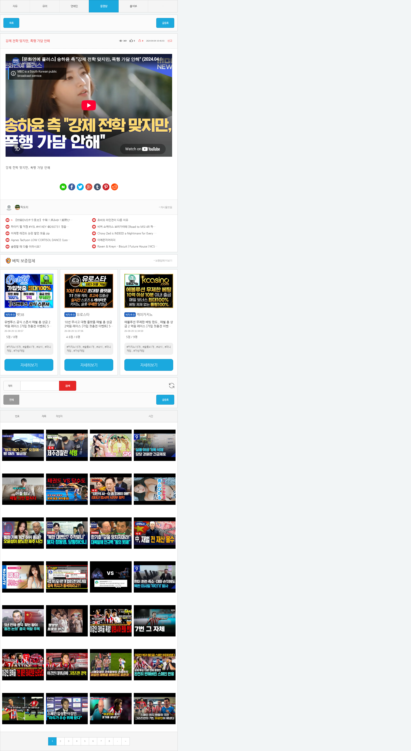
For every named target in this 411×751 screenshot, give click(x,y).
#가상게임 (18, 350)
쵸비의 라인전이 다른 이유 (112, 220)
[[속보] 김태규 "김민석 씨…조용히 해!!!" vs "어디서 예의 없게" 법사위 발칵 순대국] (111, 489)
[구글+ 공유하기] (89, 187)
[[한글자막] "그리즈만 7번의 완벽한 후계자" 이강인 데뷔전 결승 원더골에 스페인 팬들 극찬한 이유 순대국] (155, 709)
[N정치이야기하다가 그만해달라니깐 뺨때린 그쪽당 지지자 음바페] (23, 445)
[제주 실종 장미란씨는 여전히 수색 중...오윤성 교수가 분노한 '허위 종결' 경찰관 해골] (23, 533)
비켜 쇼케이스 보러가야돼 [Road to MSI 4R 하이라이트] (127, 226)
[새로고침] (171, 385)
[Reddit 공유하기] (114, 187)
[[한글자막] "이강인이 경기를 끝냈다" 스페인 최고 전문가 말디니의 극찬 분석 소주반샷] (111, 709)
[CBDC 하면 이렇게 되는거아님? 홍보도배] (155, 533)
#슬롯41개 (28, 346)
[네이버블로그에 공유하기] (63, 187)
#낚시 (39, 346)
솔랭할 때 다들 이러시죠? (26, 246)
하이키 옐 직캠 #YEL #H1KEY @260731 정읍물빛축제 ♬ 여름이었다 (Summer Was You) (41, 226)
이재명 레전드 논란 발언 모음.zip (30, 233)
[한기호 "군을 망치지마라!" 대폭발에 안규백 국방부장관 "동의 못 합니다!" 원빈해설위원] (111, 533)
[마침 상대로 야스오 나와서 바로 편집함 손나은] (111, 577)
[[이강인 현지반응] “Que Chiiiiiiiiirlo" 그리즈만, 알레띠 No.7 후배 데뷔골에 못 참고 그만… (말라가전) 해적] (67, 665)
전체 (11, 399)
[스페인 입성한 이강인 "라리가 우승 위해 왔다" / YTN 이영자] (67, 709)
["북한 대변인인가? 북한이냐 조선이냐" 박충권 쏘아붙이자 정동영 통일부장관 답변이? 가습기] (67, 533)
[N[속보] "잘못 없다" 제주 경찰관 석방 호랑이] (67, 445)
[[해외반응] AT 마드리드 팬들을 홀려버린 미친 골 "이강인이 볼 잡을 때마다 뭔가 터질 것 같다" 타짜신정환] (155, 665)
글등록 (165, 22)
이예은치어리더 (106, 239)
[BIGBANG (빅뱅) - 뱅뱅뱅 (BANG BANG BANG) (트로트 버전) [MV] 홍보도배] (67, 621)
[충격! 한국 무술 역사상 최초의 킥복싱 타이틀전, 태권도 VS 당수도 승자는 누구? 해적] (67, 489)
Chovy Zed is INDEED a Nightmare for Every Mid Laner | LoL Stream (127, 233)
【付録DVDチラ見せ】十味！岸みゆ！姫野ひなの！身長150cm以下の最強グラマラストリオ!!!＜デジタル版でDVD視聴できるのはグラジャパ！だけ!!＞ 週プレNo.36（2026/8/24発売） (44, 220)
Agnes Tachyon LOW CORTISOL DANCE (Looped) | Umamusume (41, 239)
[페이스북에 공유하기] (72, 187)
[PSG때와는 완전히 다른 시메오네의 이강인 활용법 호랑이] (155, 621)
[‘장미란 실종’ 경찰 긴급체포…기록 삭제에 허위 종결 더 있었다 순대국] (155, 445)
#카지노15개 (14, 346)
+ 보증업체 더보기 (162, 260)
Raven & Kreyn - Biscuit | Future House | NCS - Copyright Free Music (127, 246)
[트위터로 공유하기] (80, 187)
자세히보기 (28, 365)
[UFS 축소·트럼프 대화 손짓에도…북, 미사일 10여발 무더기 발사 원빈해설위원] (155, 577)
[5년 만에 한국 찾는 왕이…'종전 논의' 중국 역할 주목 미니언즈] (23, 621)
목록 (11, 22)
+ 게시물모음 (165, 207)
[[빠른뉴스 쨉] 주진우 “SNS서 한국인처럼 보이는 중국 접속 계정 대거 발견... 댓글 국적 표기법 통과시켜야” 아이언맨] (67, 577)
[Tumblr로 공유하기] (97, 187)
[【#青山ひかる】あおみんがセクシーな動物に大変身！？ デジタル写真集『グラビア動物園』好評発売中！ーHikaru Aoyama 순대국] (155, 489)
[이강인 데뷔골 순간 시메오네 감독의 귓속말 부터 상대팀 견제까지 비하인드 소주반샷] (111, 665)
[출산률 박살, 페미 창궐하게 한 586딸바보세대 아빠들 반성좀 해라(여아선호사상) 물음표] (23, 489)
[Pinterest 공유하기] (106, 187)
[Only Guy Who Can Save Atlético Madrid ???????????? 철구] (23, 709)
